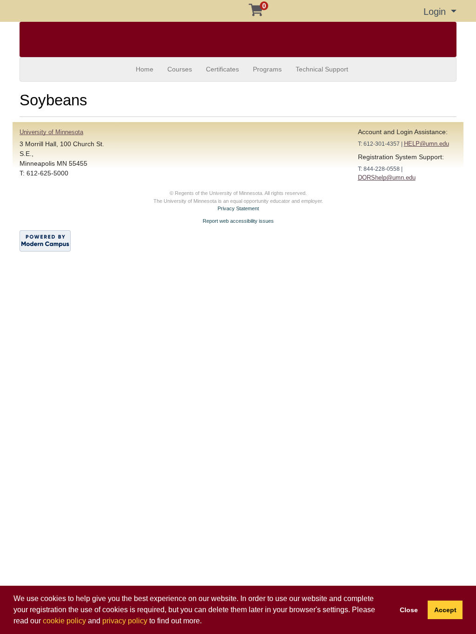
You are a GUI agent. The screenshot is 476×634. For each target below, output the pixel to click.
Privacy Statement (238, 208)
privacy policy (124, 621)
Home (144, 69)
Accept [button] (445, 610)
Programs (267, 69)
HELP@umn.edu (426, 143)
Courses (179, 69)
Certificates (222, 69)
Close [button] (409, 610)
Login (436, 11)
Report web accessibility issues (238, 221)
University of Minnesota (51, 132)
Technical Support (322, 69)
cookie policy (64, 621)
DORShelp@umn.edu (387, 177)
